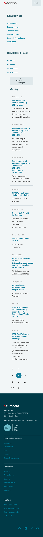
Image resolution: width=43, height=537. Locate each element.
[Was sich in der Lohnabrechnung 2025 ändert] (21, 107)
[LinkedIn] (26, 528)
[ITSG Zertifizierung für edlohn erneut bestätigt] (21, 345)
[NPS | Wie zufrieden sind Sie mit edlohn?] (21, 196)
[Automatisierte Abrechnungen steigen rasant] (21, 289)
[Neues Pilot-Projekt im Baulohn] (21, 218)
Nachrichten (12, 23)
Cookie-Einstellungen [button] (11, 458)
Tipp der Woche (13, 31)
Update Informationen (16, 38)
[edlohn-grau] (10, 3)
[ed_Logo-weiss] (11, 406)
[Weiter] (19, 388)
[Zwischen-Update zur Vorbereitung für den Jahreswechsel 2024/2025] (21, 137)
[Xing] (32, 528)
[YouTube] (38, 528)
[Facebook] (20, 528)
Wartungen (11, 42)
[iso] (17, 427)
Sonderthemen (13, 27)
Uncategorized (13, 34)
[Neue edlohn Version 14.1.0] (21, 241)
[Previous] (12, 369)
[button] (22, 3)
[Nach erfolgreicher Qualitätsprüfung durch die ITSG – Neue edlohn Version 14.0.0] (21, 313)
